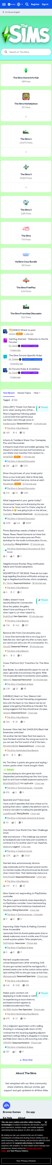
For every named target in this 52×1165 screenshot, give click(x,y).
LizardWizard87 (10, 813)
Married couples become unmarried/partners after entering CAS (23, 961)
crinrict (12, 334)
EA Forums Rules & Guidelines (24, 368)
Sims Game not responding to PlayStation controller (25, 895)
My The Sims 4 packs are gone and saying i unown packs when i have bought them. (25, 764)
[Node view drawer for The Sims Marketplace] (26, 116)
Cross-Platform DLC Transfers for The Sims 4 (26, 665)
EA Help (7, 1117)
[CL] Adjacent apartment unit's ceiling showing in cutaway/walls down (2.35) (23, 1027)
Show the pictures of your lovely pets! (22, 473)
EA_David (13, 345)
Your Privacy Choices (26, 1161)
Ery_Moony (8, 583)
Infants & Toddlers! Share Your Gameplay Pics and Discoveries (24, 442)
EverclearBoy (9, 544)
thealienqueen (9, 423)
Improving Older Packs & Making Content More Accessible (24, 928)
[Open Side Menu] (4, 4)
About (21, 1117)
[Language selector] (20, 4)
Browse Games (12, 1112)
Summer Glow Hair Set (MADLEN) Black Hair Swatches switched (25, 731)
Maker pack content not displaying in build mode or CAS (19, 994)
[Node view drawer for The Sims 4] (26, 152)
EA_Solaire (13, 359)
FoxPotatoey (9, 943)
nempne (7, 713)
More (36, 393)
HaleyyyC (7, 679)
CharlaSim (7, 514)
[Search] (27, 4)
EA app (30, 1112)
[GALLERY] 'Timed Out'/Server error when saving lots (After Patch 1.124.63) (19, 409)
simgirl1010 (8, 456)
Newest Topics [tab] (24, 393)
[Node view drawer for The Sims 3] (26, 187)
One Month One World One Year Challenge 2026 (25, 832)
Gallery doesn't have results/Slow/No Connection (18, 601)
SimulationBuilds (10, 746)
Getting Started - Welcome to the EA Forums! (28, 341)
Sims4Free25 (9, 877)
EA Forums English (12, 12)
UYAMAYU (7, 1042)
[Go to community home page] (11, 4)
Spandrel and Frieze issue (16, 799)
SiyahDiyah (8, 616)
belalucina (7, 846)
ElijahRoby (7, 910)
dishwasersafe (9, 976)
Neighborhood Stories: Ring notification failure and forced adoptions (23, 565)
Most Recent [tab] (9, 393)
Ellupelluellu (8, 484)
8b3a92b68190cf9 (11, 783)
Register (35, 4)
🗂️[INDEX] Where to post (22, 330)
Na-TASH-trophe (10, 1009)
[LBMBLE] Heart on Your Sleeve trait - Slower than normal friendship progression (25, 698)
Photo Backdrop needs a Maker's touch (23, 530)
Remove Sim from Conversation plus (22, 632)
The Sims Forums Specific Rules (25, 355)
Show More (27, 1060)
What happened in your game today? (22, 500)
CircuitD (7, 646)
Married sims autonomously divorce (21, 863)
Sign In (45, 4)
